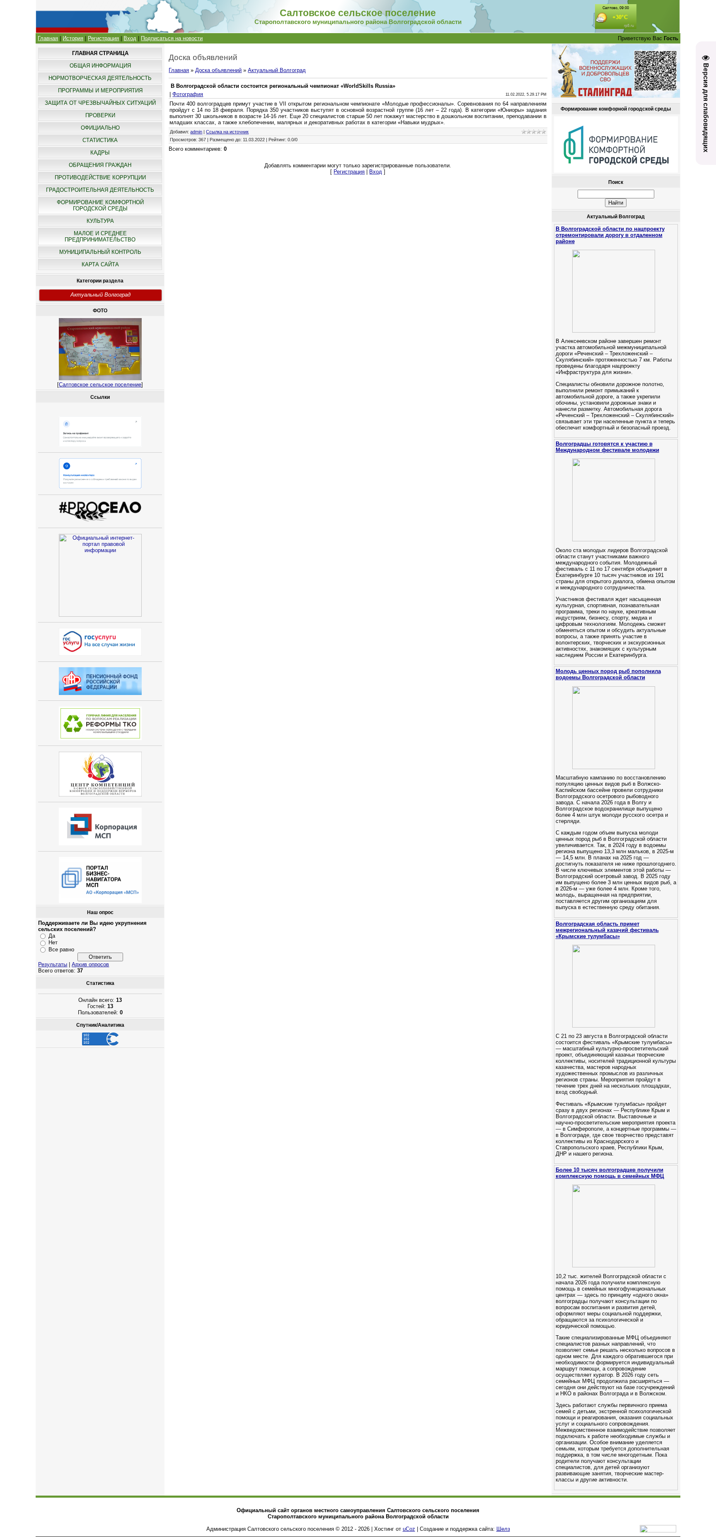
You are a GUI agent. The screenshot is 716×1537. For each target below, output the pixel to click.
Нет (53, 942)
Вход (129, 38)
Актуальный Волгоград (100, 295)
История (73, 38)
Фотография (187, 94)
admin (196, 131)
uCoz (409, 1529)
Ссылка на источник (227, 131)
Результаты (52, 964)
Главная (48, 38)
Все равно (61, 949)
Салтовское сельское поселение (100, 384)
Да (51, 936)
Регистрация (103, 38)
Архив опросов (90, 964)
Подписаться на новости (172, 38)
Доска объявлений (218, 70)
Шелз (503, 1529)
